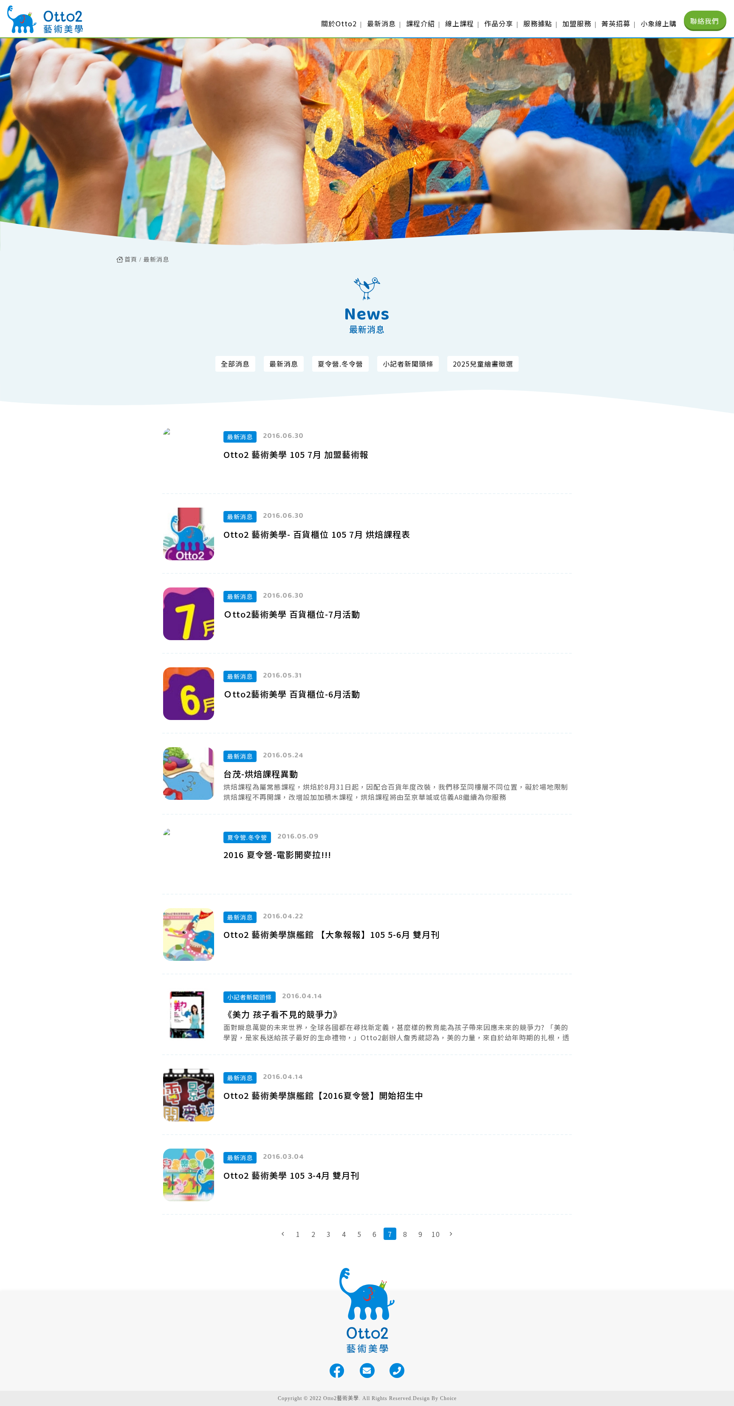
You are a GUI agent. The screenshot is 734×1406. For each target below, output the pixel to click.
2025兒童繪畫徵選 (483, 364)
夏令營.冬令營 (340, 364)
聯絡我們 (704, 21)
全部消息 (235, 364)
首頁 (130, 259)
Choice (448, 1398)
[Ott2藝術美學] (45, 19)
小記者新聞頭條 (408, 364)
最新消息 (156, 259)
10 (436, 1234)
